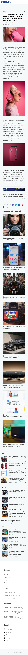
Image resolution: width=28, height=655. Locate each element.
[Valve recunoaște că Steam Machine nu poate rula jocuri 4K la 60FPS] (14, 431)
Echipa (6, 580)
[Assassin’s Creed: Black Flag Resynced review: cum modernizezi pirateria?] (5, 554)
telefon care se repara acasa (15, 198)
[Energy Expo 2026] (14, 190)
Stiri (4, 11)
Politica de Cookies (9, 592)
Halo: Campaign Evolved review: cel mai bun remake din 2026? (17, 546)
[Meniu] (25, 2)
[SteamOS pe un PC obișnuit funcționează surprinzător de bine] (5, 514)
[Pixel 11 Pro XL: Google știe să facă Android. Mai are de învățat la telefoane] (5, 493)
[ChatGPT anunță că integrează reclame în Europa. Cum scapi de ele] (4, 473)
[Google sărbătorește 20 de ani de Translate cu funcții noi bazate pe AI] (14, 401)
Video (20, 494)
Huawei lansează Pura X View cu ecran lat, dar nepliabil (17, 464)
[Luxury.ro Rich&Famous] (8, 608)
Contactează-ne (9, 583)
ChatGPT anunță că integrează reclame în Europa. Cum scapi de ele (17, 472)
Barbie (15, 49)
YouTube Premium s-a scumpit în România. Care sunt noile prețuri (17, 457)
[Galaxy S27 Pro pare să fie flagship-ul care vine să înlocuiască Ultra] (14, 254)
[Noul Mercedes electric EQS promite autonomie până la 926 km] (14, 343)
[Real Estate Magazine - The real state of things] (18, 608)
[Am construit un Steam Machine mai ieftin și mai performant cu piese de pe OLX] (5, 532)
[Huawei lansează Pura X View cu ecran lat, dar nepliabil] (4, 466)
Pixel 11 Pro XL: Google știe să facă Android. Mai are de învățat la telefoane (17, 492)
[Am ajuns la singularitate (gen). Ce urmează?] (5, 500)
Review (11, 534)
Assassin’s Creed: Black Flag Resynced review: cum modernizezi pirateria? (16, 553)
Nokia (4, 47)
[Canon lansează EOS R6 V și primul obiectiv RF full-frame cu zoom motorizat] (14, 225)
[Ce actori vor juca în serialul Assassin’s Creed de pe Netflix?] (14, 284)
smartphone (12, 67)
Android (5, 137)
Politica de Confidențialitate (12, 595)
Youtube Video (12, 494)
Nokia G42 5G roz (13, 194)
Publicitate (7, 577)
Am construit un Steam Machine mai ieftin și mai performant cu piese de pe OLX (17, 531)
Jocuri (10, 549)
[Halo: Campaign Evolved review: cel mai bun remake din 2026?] (5, 547)
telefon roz (6, 200)
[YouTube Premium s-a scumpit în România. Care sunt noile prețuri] (4, 459)
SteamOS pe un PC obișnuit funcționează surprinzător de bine (17, 513)
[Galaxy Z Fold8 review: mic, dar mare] (5, 539)
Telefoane (17, 541)
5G (10, 47)
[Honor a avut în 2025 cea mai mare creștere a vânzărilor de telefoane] (14, 372)
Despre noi (7, 574)
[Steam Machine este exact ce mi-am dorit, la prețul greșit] (5, 507)
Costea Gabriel (12, 23)
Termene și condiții (9, 598)
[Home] (6, 1)
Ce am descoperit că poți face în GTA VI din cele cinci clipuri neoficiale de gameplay (17, 479)
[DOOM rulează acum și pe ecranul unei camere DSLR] (14, 313)
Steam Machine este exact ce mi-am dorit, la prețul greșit (17, 505)
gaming (10, 482)
